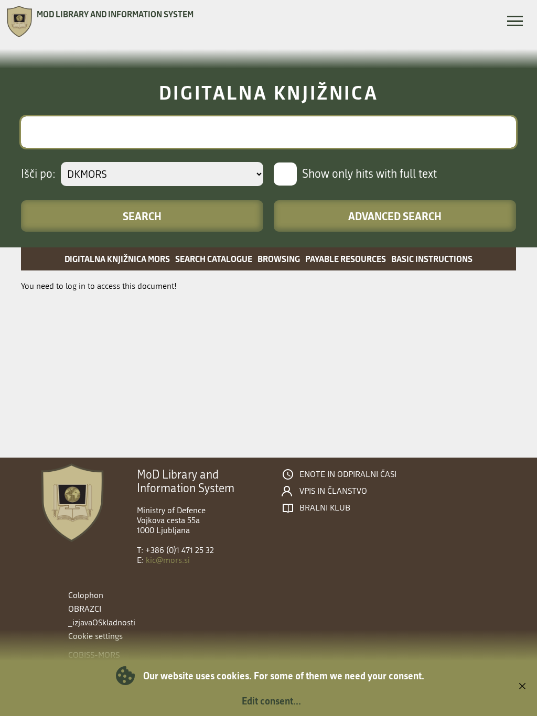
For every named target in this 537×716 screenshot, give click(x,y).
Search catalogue (213, 259)
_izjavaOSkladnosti (101, 622)
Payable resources (345, 259)
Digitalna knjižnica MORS (117, 259)
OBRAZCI (84, 609)
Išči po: (38, 174)
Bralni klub (324, 508)
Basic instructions (431, 259)
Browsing (278, 259)
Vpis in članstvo (333, 491)
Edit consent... (271, 701)
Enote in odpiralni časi (347, 474)
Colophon (85, 595)
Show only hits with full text (369, 174)
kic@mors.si (168, 560)
